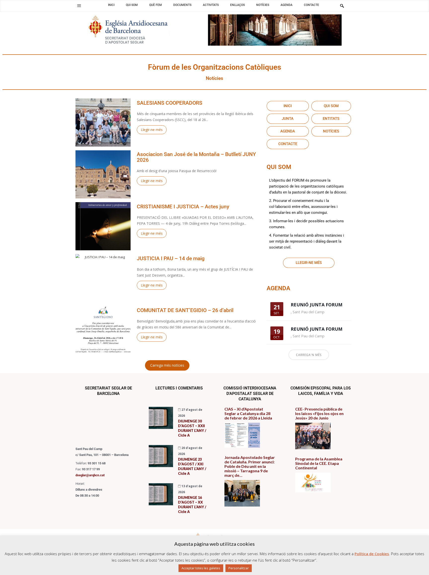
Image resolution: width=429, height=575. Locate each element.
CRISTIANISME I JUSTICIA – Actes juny (183, 207)
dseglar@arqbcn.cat (90, 475)
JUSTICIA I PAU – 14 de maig (171, 258)
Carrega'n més (309, 355)
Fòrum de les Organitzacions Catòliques (214, 67)
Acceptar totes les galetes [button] (200, 568)
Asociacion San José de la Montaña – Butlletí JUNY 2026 (196, 157)
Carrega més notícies (167, 365)
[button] (79, 6)
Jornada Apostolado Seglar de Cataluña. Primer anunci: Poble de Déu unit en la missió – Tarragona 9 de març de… (249, 466)
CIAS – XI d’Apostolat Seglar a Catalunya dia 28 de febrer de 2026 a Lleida (248, 413)
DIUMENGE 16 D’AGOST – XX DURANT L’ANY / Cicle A (192, 504)
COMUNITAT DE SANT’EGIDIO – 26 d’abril (185, 310)
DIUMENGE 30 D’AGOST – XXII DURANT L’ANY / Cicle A (192, 428)
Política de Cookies (372, 553)
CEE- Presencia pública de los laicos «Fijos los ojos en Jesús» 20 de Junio (319, 413)
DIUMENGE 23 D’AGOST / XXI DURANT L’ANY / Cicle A (192, 466)
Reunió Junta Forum (316, 305)
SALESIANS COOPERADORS (169, 103)
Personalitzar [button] (238, 568)
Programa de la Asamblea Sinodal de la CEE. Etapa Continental (318, 463)
